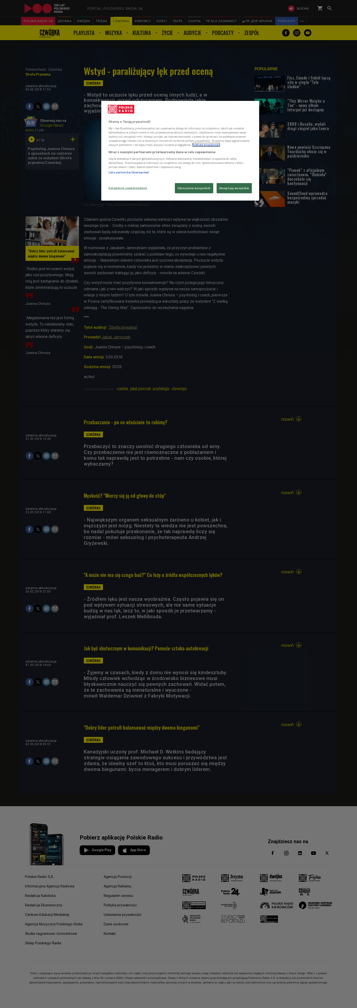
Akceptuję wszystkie (234, 188)
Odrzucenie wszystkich (194, 188)
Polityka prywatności (206, 145)
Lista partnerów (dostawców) (129, 172)
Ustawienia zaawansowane (128, 188)
